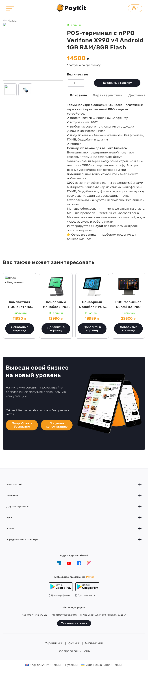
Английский (94, 643)
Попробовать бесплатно (22, 425)
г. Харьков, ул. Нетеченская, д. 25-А (103, 614)
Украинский (54, 643)
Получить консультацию (57, 425)
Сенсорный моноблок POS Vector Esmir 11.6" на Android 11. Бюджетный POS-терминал (56, 314)
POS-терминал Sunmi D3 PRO (128, 304)
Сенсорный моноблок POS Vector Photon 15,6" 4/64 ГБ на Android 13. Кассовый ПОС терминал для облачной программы (92, 321)
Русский (74, 643)
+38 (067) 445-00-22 (34, 614)
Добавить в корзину (117, 82)
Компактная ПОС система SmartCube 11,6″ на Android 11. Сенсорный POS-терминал (19, 314)
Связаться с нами (74, 623)
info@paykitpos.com (64, 614)
